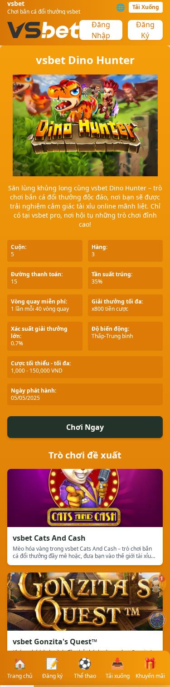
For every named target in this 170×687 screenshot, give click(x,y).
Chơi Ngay (85, 427)
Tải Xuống (145, 7)
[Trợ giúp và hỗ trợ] (157, 583)
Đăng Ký (145, 30)
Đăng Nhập (101, 30)
